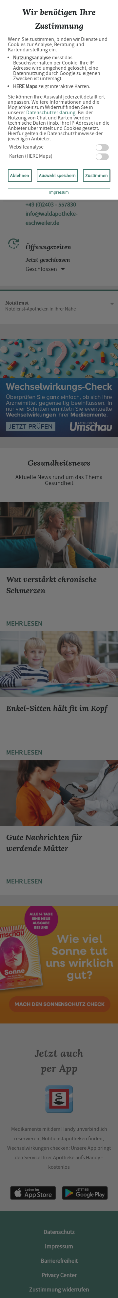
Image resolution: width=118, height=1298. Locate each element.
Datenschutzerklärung (50, 112)
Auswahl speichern (57, 175)
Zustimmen (96, 175)
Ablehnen (19, 175)
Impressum (59, 192)
